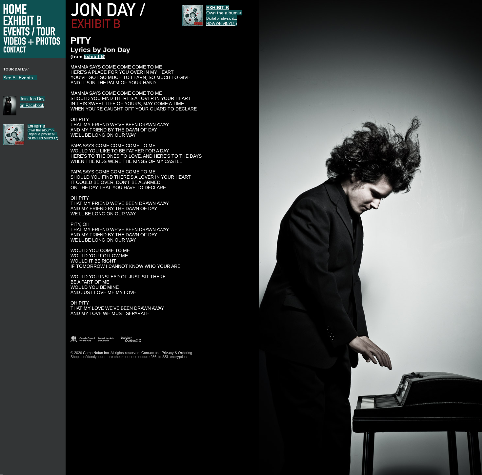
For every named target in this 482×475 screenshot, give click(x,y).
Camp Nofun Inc (96, 353)
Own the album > (43, 132)
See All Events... (20, 77)
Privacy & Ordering (177, 353)
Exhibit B (94, 56)
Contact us (150, 353)
